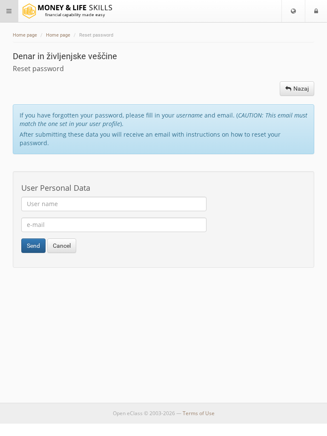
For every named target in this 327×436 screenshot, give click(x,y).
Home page (25, 35)
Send (33, 245)
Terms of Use (199, 413)
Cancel (62, 245)
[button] (293, 11)
